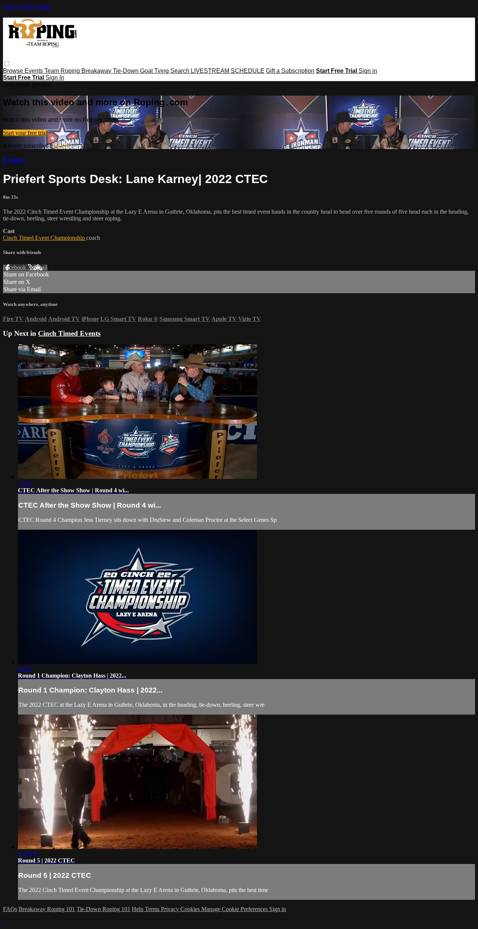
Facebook (15, 267)
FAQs (10, 909)
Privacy (170, 909)
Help (138, 909)
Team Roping (62, 71)
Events (34, 71)
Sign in (367, 71)
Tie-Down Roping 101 (103, 909)
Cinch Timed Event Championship (44, 238)
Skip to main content (27, 6)
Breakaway (97, 71)
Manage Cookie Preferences (235, 909)
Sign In (55, 77)
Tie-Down (126, 71)
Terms (153, 909)
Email (40, 267)
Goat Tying (155, 71)
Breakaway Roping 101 (47, 909)
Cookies (190, 909)
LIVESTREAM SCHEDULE (227, 71)
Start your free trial (25, 133)
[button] (6, 63)
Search (180, 71)
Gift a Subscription (290, 71)
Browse (14, 71)
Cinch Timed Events (69, 333)
